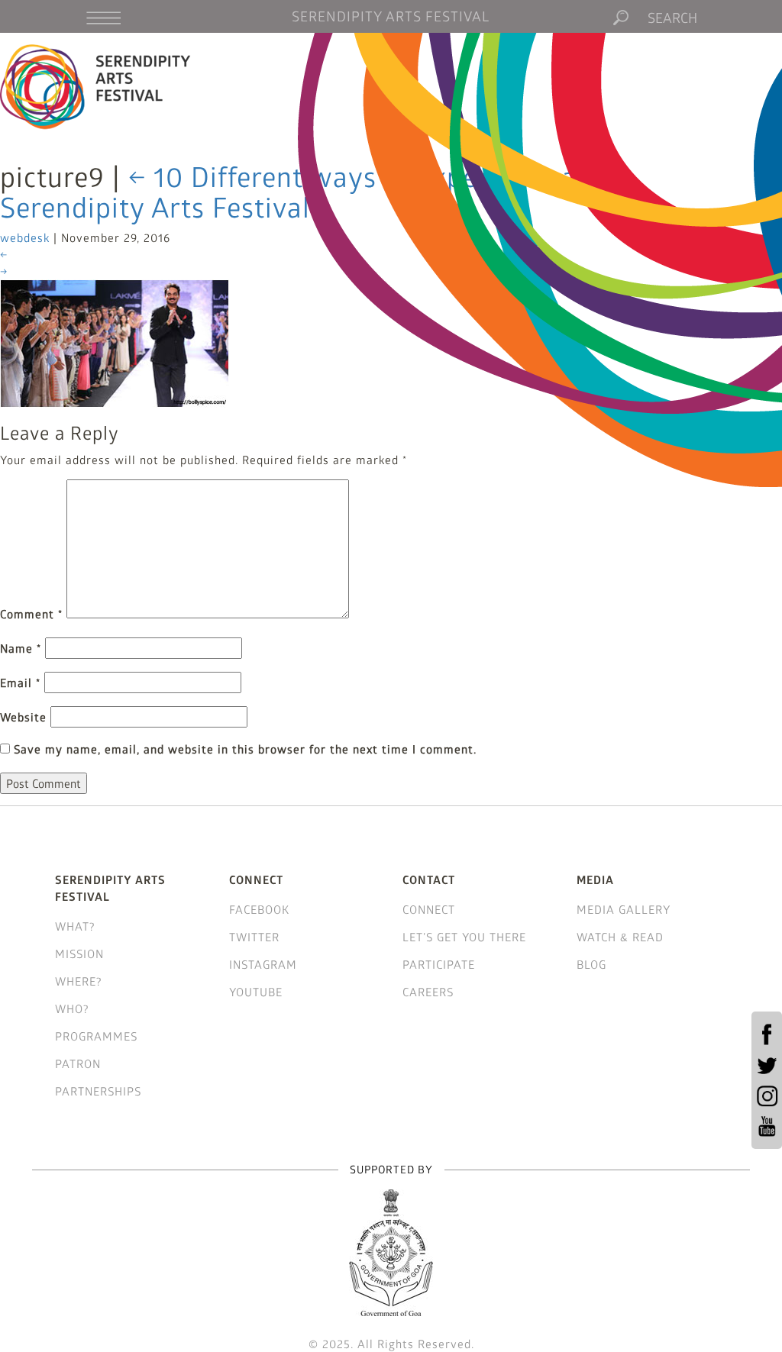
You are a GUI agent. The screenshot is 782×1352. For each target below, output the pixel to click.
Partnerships (98, 1091)
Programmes (96, 1036)
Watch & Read (620, 936)
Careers (428, 991)
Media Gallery (624, 909)
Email (20, 682)
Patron (78, 1063)
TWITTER (254, 936)
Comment (31, 613)
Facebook (259, 909)
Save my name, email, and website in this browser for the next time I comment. (245, 749)
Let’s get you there (464, 936)
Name (20, 648)
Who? (72, 1008)
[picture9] (114, 342)
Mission (79, 953)
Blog (591, 964)
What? (75, 926)
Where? (78, 981)
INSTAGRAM (263, 964)
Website (23, 716)
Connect (428, 909)
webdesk (25, 237)
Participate (438, 964)
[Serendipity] (96, 86)
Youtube (256, 991)
